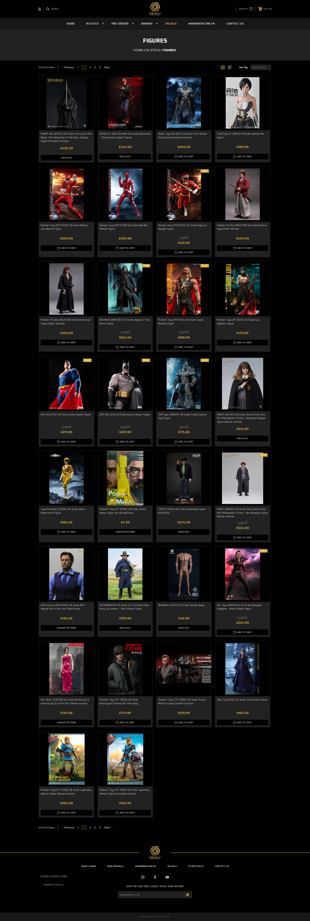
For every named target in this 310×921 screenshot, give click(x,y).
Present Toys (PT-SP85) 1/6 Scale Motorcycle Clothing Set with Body (118, 701)
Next (107, 67)
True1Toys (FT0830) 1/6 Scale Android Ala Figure (240, 135)
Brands (147, 23)
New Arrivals (115, 866)
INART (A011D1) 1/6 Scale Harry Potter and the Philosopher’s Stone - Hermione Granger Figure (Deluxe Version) (241, 418)
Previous (68, 67)
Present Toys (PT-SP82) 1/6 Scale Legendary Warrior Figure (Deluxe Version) (66, 792)
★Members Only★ (201, 23)
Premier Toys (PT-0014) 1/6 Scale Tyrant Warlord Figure (181, 322)
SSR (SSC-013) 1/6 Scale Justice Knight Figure (124, 415)
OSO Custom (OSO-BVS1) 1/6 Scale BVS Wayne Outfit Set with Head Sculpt (63, 607)
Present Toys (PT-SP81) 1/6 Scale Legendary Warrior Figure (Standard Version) (124, 792)
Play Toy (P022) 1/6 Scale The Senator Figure (242, 700)
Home (71, 23)
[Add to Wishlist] (87, 90)
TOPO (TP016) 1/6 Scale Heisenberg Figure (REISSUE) (182, 511)
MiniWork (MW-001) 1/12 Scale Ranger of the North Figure (124, 322)
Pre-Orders (120, 23)
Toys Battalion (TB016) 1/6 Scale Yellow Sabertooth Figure (63, 511)
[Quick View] (87, 82)
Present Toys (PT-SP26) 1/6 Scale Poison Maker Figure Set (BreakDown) (122, 511)
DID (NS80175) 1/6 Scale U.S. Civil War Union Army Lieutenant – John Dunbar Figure (124, 607)
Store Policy (196, 866)
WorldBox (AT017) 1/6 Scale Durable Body (181, 605)
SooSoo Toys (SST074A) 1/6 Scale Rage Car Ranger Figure (182, 227)
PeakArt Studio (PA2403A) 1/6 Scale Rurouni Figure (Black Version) (66, 322)
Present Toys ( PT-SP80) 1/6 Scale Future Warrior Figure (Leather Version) (181, 701)
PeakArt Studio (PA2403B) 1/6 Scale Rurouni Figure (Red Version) (242, 227)
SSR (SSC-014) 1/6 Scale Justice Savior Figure (66, 415)
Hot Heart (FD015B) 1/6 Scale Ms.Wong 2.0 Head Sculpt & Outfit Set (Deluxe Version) (65, 701)
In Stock (92, 23)
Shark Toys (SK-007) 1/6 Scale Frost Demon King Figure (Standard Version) (182, 135)
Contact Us (235, 23)
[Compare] (87, 98)
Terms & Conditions (53, 876)
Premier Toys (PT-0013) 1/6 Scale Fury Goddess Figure (238, 322)
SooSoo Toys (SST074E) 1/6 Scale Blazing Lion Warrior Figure (64, 227)
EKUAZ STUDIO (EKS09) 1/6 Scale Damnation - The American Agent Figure (125, 135)
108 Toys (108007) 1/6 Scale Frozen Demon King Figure (182, 416)
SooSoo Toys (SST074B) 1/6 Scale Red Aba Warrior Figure (123, 227)
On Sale (171, 23)
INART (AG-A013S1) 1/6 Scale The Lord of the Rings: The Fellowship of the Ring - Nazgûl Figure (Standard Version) (66, 137)
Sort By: (243, 67)
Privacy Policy (54, 884)
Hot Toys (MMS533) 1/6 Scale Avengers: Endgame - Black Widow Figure (239, 607)
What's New (88, 866)
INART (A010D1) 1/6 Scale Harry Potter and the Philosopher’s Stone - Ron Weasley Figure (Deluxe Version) (242, 512)
